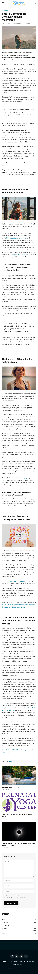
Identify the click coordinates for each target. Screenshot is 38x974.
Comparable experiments (20, 254)
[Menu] (3, 3)
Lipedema (5, 922)
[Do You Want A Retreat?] (19, 775)
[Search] (35, 3)
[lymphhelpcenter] (19, 3)
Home (4, 962)
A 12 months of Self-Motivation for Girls (19, 581)
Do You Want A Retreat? (10, 787)
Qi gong (24, 478)
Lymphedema (6, 925)
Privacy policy (29, 962)
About (10, 962)
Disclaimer (18, 962)
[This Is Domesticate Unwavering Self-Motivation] (19, 37)
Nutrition (4, 933)
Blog (3, 919)
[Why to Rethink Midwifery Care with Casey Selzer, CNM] (19, 802)
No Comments (17, 23)
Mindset (4, 928)
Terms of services (19, 964)
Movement (5, 10)
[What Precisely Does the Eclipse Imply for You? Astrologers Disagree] (19, 831)
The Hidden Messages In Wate (16, 238)
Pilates (4, 480)
